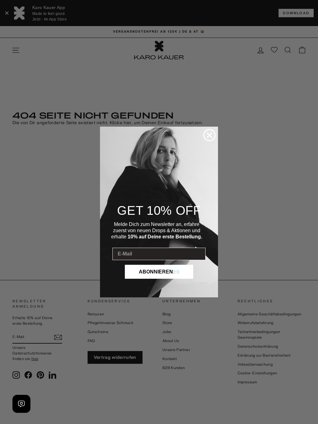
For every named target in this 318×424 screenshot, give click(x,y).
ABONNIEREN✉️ (159, 271)
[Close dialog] (209, 135)
